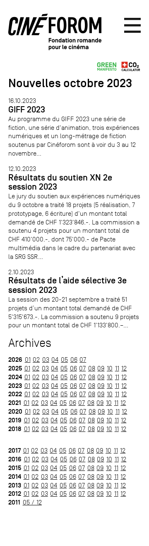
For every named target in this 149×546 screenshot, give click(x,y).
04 (54, 359)
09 (100, 368)
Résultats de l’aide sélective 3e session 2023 (67, 285)
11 (117, 368)
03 (45, 359)
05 (64, 359)
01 (28, 359)
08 (91, 368)
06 (73, 359)
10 (110, 368)
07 (82, 359)
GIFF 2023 (26, 109)
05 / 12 (32, 502)
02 (36, 359)
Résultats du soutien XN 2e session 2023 (60, 182)
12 (124, 368)
